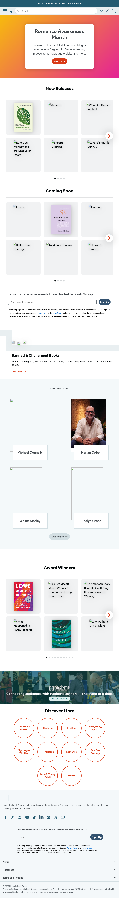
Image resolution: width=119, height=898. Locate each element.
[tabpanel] (59, 140)
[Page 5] (58, 657)
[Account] (107, 10)
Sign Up (104, 301)
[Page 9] (69, 657)
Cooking (48, 728)
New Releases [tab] (60, 88)
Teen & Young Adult (47, 776)
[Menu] (5, 10)
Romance (71, 751)
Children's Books (24, 728)
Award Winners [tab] (59, 567)
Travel (71, 775)
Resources (8, 869)
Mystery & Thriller (24, 752)
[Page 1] (55, 178)
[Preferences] (101, 11)
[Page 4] (63, 178)
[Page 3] (60, 178)
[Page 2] (58, 178)
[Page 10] (72, 657)
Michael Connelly (30, 452)
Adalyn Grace (91, 520)
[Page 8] (66, 657)
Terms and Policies (13, 877)
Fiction (71, 728)
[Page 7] (63, 657)
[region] (59, 136)
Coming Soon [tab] (59, 191)
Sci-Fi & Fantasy (95, 752)
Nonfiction (47, 751)
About (6, 862)
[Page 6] (60, 657)
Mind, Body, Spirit (95, 728)
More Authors (57, 536)
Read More (59, 61)
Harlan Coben (91, 452)
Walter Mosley (30, 520)
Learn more (17, 371)
